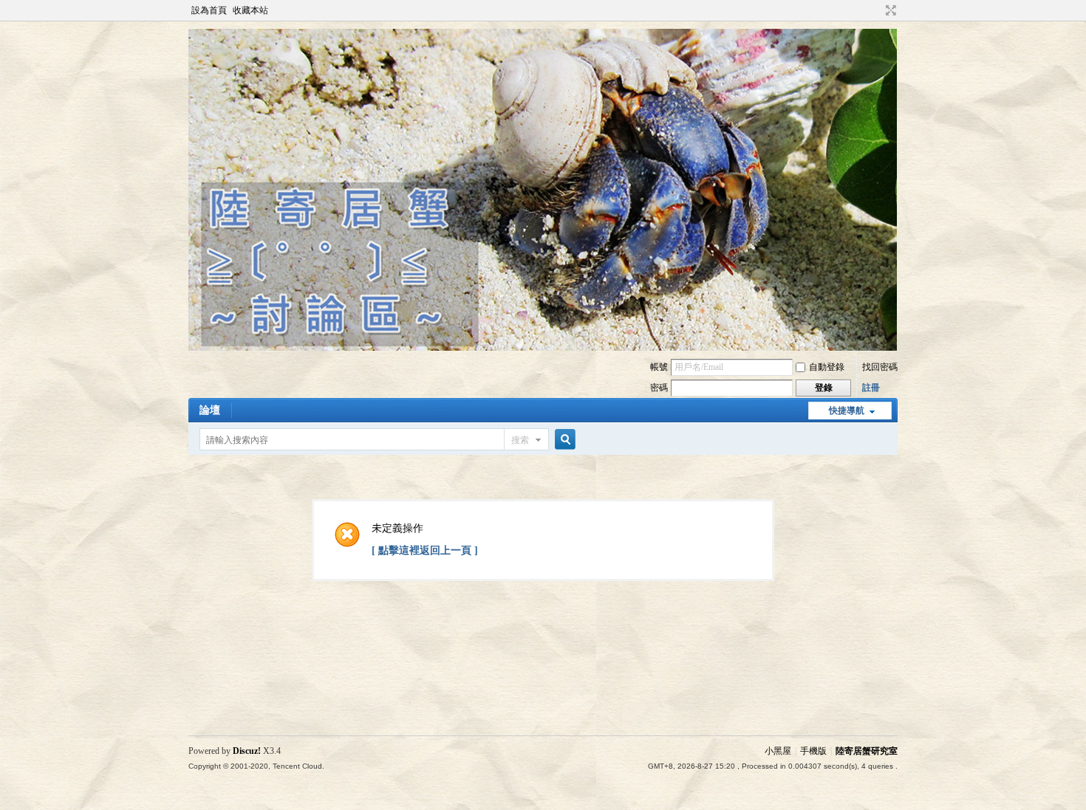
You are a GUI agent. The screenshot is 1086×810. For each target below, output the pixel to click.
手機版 (813, 751)
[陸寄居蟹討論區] (542, 348)
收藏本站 (250, 10)
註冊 (871, 387)
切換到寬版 (889, 10)
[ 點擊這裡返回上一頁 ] (425, 550)
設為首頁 (209, 10)
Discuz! (247, 751)
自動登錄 (826, 367)
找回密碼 (880, 367)
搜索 (520, 440)
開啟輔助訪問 (877, 10)
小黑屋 (778, 751)
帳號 (659, 367)
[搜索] (563, 439)
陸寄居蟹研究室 (867, 751)
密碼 (659, 387)
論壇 (209, 410)
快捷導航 (846, 410)
